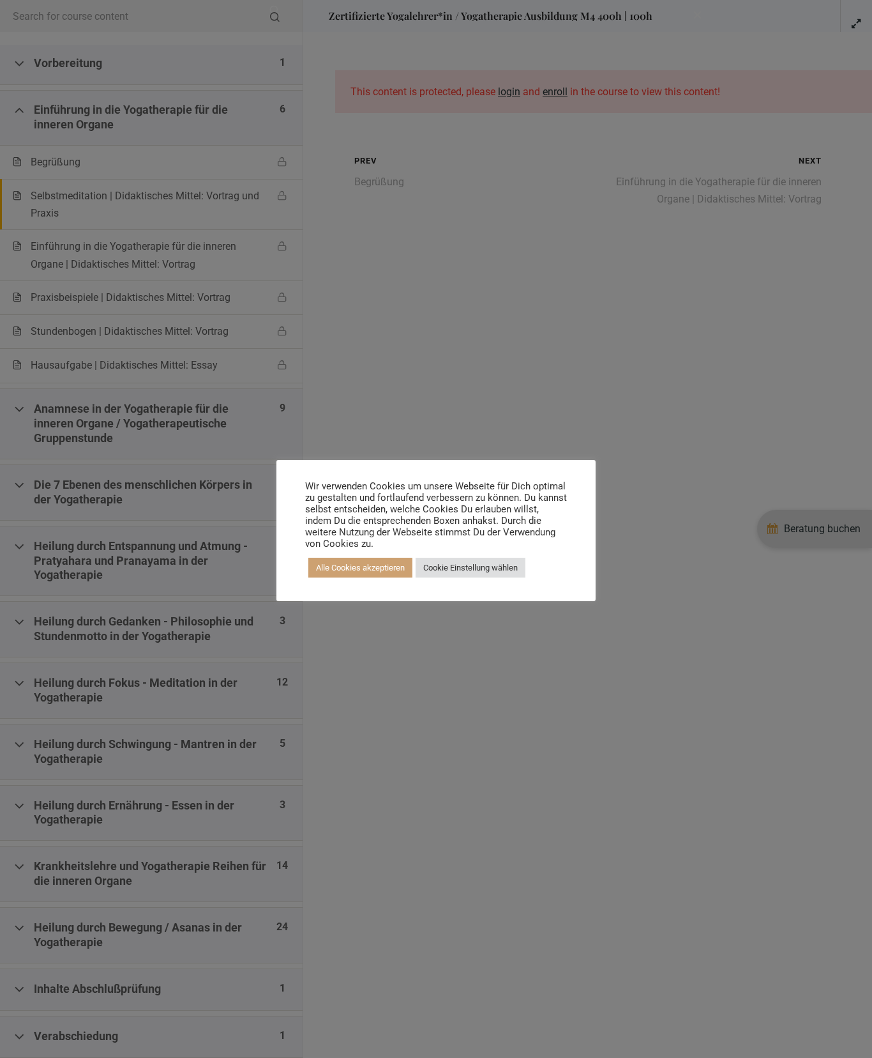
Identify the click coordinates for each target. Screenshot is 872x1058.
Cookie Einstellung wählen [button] (470, 567)
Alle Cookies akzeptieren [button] (360, 567)
